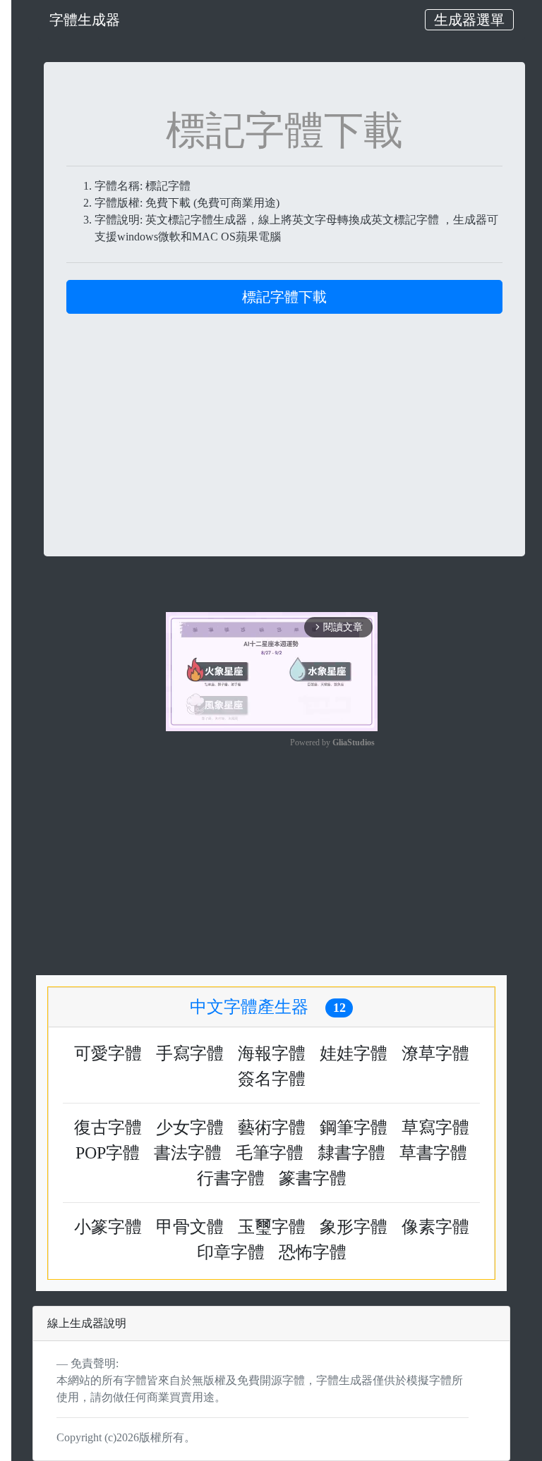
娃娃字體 (353, 1053)
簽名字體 (272, 1079)
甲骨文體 (190, 1227)
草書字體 (433, 1153)
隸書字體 (351, 1153)
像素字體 (435, 1227)
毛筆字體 (269, 1153)
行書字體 (231, 1178)
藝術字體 (272, 1127)
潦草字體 (435, 1053)
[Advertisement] (284, 412)
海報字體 (272, 1053)
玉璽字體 (272, 1227)
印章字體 (231, 1252)
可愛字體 (108, 1053)
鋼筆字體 (353, 1127)
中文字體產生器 (268, 1007)
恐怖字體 (313, 1252)
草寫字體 (435, 1127)
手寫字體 (190, 1053)
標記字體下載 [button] (284, 297)
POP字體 (108, 1153)
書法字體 (188, 1153)
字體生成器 (84, 19)
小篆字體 (108, 1227)
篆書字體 (313, 1178)
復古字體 (108, 1127)
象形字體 (353, 1227)
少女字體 (190, 1127)
